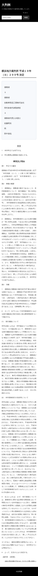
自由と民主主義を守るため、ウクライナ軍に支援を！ (20, 561)
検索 (26, 17)
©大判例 (19, 571)
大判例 (6, 4)
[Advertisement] (19, 42)
